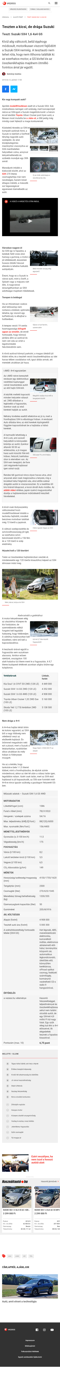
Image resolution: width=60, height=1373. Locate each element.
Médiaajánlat (30, 1346)
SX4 (4, 174)
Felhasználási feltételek (30, 1352)
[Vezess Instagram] (44, 1329)
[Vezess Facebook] (37, 1329)
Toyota (19, 115)
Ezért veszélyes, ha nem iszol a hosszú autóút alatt (42, 1159)
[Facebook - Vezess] (5, 89)
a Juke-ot (31, 118)
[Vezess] (12, 3)
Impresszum (30, 1340)
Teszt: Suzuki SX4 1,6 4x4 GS (36, 17)
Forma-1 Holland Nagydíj (39, 9)
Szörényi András (14, 74)
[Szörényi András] (3, 74)
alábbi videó (10, 490)
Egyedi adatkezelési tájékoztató (30, 1357)
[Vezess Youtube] (52, 1329)
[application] (30, 221)
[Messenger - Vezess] (13, 89)
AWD (17, 1256)
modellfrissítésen (18, 106)
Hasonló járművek (49, 1181)
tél (31, 1256)
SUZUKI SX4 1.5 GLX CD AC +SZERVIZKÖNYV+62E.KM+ (16, 1210)
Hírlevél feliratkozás (18, 9)
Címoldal (5, 17)
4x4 (9, 1256)
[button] (30, 221)
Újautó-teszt (18, 17)
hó (24, 1256)
